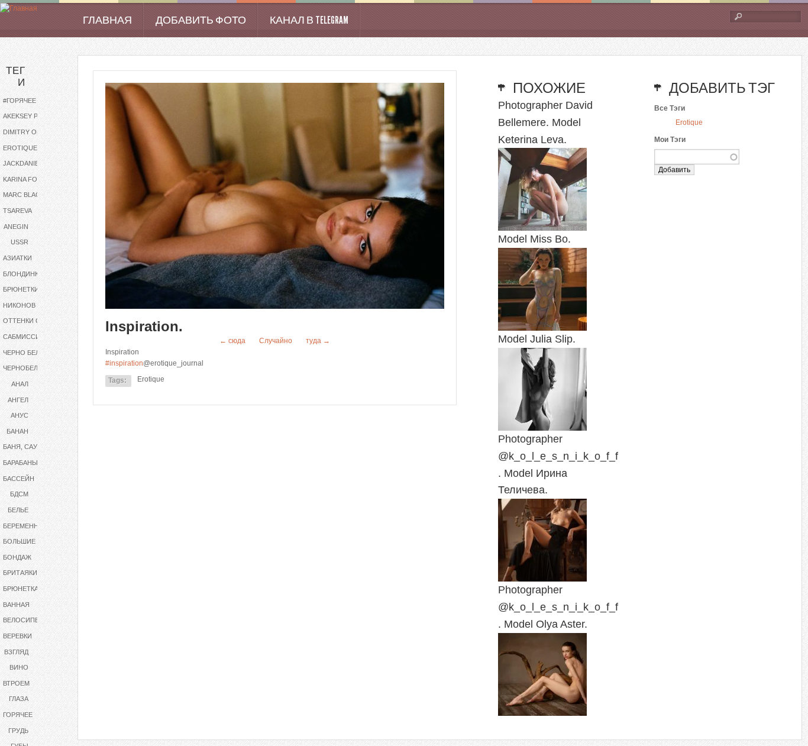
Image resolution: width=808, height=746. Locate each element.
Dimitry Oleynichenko (31, 131)
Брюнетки (21, 289)
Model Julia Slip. (537, 339)
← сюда (232, 341)
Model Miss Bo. (534, 239)
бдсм (19, 494)
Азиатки (17, 257)
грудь (18, 730)
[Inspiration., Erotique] (274, 306)
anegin (16, 226)
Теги (15, 76)
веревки (17, 636)
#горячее (19, 100)
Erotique (20, 147)
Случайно (275, 341)
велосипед (23, 620)
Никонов (19, 305)
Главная (107, 20)
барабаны (20, 462)
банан (17, 431)
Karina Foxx (24, 179)
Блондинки (23, 273)
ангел (18, 399)
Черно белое (26, 352)
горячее (18, 714)
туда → (318, 341)
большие (19, 541)
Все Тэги (669, 108)
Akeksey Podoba (31, 116)
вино (18, 667)
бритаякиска (26, 572)
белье (18, 510)
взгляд (16, 651)
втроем (16, 683)
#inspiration (124, 363)
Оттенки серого (31, 320)
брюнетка (20, 588)
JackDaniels (25, 163)
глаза (18, 698)
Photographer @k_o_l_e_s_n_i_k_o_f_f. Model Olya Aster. (558, 607)
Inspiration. (144, 326)
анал (19, 383)
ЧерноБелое (25, 368)
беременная (25, 525)
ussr (19, 242)
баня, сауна (24, 446)
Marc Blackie (26, 194)
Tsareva (17, 210)
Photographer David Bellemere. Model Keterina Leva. (545, 122)
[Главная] (18, 8)
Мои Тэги (670, 139)
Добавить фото (201, 20)
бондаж (17, 557)
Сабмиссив (23, 336)
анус (19, 415)
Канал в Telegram (309, 20)
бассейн (18, 478)
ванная (16, 604)
